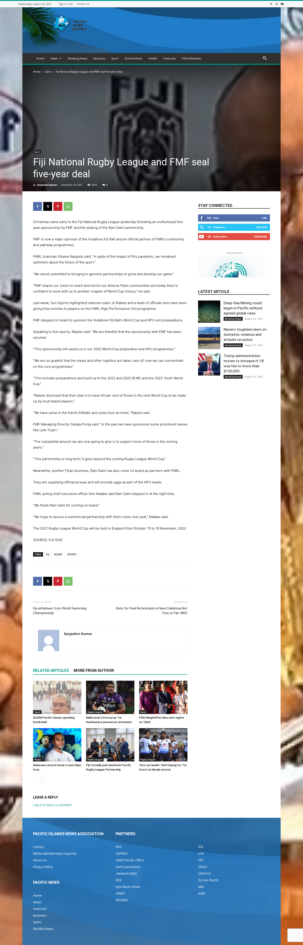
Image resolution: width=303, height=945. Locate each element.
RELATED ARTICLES (51, 670)
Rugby (37, 759)
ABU (201, 887)
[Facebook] (271, 4)
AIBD (201, 893)
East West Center (128, 887)
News (54, 58)
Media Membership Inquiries (55, 853)
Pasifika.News (43, 929)
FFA (200, 847)
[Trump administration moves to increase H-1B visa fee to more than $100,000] (209, 364)
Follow (261, 227)
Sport (115, 58)
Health (152, 58)
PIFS (119, 847)
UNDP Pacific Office (130, 860)
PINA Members (192, 58)
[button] (264, 59)
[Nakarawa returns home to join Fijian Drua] (57, 744)
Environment (133, 58)
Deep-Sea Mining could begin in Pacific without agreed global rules (243, 308)
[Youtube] (282, 4)
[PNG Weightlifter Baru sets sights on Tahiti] (163, 697)
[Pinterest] (57, 206)
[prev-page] (36, 778)
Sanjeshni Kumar (47, 184)
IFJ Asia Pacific (208, 880)
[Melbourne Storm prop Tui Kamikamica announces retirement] (110, 697)
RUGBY (58, 554)
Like (264, 217)
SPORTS (71, 554)
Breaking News (77, 58)
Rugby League (94, 712)
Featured (169, 58)
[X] (276, 4)
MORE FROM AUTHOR (94, 670)
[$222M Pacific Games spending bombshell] (57, 697)
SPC (201, 860)
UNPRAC (122, 853)
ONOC (202, 867)
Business (99, 58)
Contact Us (83, 4)
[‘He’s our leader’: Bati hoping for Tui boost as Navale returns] (163, 744)
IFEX (119, 880)
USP (201, 853)
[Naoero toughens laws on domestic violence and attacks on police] (209, 338)
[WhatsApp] (68, 206)
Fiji (47, 554)
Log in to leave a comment (52, 805)
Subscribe (260, 236)
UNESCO (204, 873)
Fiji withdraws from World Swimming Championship (60, 610)
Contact (38, 847)
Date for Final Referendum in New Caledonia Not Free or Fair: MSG (151, 610)
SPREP (120, 893)
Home (40, 58)
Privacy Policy (43, 867)
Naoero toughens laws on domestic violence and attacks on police (245, 334)
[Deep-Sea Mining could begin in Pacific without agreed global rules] (209, 312)
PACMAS (122, 900)
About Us (40, 860)
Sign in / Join (66, 4)
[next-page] (43, 778)
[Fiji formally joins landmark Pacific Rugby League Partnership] (110, 744)
